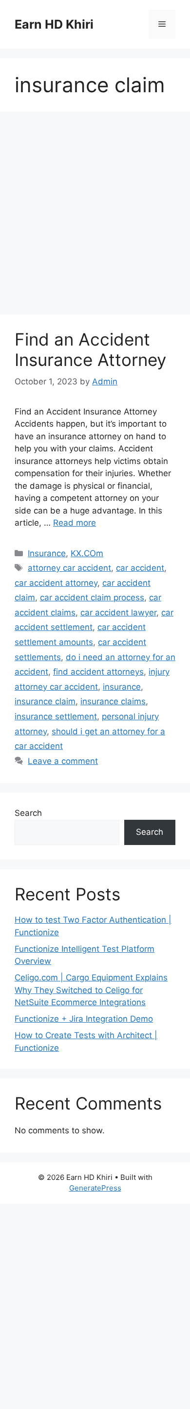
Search (28, 813)
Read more (74, 523)
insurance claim (45, 701)
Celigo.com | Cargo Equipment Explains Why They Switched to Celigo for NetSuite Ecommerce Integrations (91, 990)
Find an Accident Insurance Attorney (90, 349)
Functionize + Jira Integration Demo (84, 1019)
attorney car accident (69, 568)
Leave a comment (63, 761)
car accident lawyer (118, 612)
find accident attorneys (98, 672)
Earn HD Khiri (54, 24)
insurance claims (113, 701)
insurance (122, 687)
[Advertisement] (95, 216)
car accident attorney (56, 583)
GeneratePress (95, 1188)
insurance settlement (56, 716)
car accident (140, 568)
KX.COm (87, 553)
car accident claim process (92, 597)
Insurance (47, 553)
